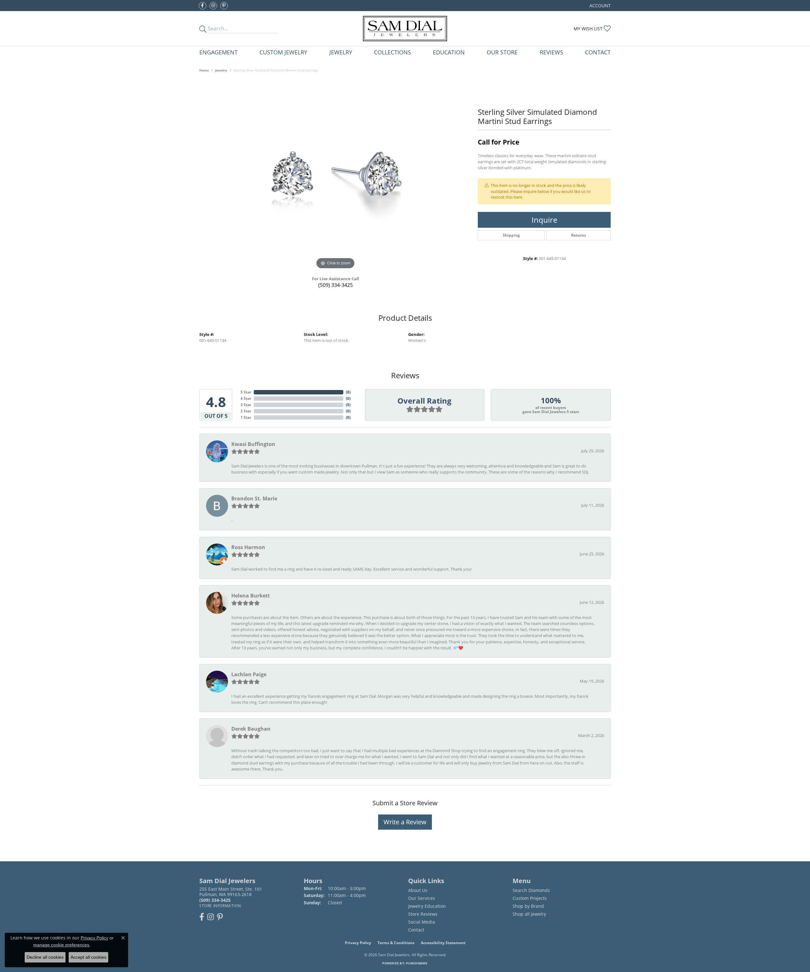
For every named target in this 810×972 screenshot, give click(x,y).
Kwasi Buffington (253, 444)
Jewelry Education (427, 906)
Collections (392, 52)
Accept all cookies (88, 957)
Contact (598, 52)
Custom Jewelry (283, 52)
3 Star (245, 404)
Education (449, 52)
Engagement (218, 52)
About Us (417, 890)
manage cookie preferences (61, 944)
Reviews (551, 52)
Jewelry (340, 52)
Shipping (511, 235)
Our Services (421, 898)
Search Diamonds (531, 890)
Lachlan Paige (248, 674)
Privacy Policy (358, 942)
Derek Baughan (251, 728)
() (348, 392)
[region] (335, 176)
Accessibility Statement (443, 942)
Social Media (421, 922)
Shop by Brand (528, 906)
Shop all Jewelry (529, 914)
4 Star (245, 398)
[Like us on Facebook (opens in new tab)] (202, 5)
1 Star (245, 417)
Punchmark (416, 963)
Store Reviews (423, 914)
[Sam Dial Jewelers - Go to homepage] (404, 28)
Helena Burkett (250, 595)
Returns (578, 235)
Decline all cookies (45, 957)
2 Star (245, 411)
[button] (599, 5)
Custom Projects (530, 898)
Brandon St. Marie (254, 498)
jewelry (221, 70)
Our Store (502, 52)
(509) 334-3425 (335, 285)
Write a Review (405, 822)
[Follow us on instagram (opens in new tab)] (213, 5)
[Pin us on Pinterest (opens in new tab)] (224, 5)
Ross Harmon (248, 547)
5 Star (245, 392)
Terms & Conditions (395, 942)
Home (204, 70)
